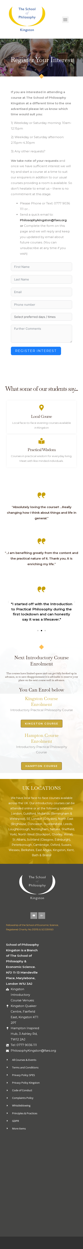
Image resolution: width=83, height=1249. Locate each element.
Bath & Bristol (41, 855)
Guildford (29, 813)
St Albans (19, 839)
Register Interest (36, 351)
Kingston (59, 850)
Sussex (66, 845)
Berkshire (27, 850)
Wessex (14, 850)
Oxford (55, 845)
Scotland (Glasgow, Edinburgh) (48, 839)
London (16, 813)
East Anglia (43, 850)
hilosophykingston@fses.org (44, 220)
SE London (34, 819)
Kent (70, 850)
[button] (65, 19)
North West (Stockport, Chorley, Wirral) (45, 834)
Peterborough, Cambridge (30, 845)
